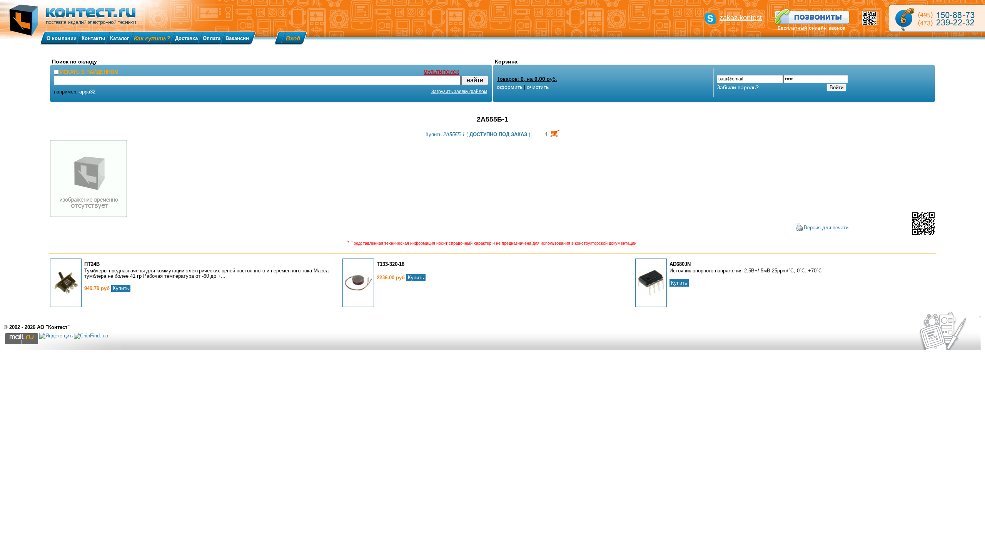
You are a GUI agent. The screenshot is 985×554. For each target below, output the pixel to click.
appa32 (87, 92)
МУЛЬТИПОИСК (441, 72)
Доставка (186, 38)
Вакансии (237, 38)
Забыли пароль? (738, 87)
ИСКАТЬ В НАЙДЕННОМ (89, 72)
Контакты (93, 38)
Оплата (211, 38)
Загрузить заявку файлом (459, 91)
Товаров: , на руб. (527, 79)
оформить (510, 87)
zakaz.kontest (741, 18)
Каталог (119, 38)
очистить (538, 87)
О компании (62, 38)
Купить (121, 288)
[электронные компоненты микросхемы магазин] (937, 18)
